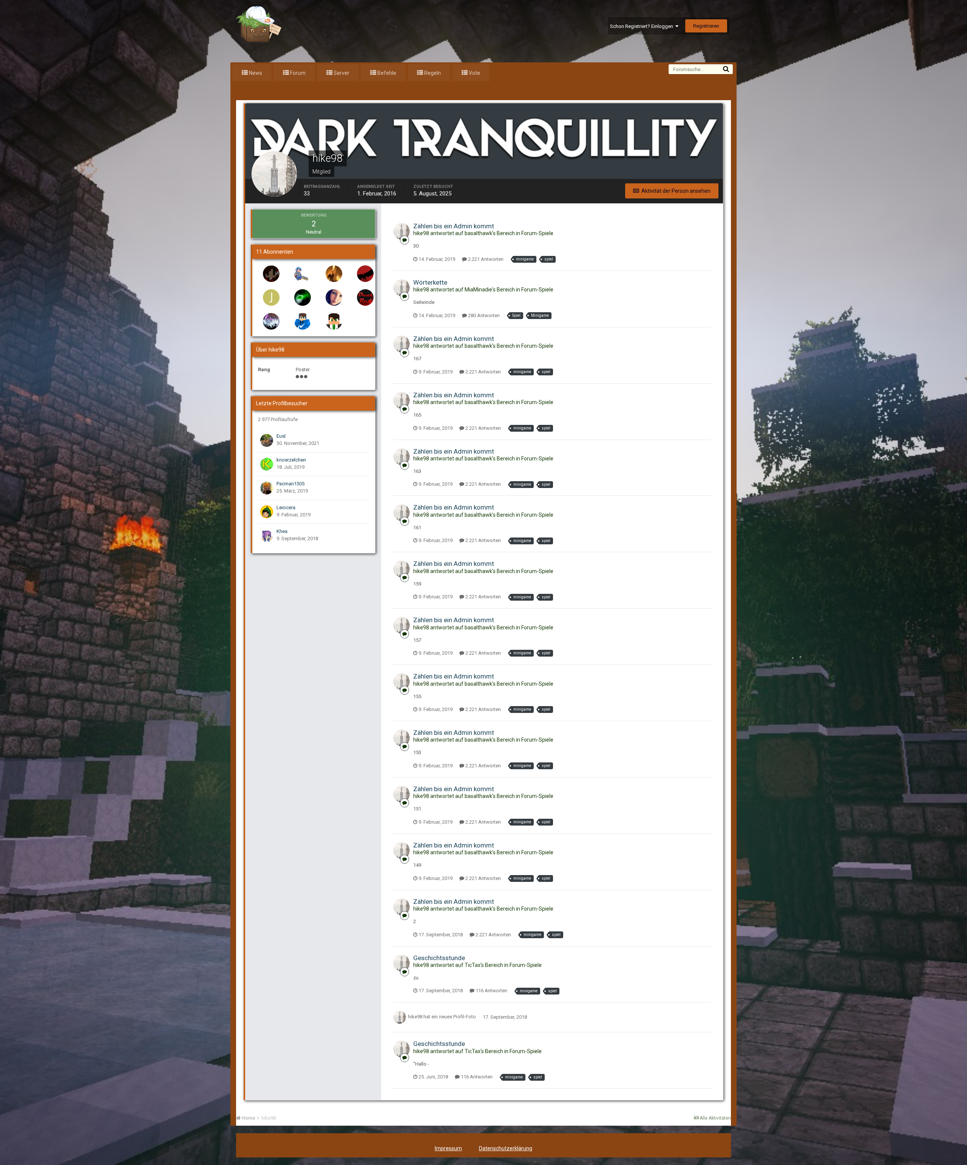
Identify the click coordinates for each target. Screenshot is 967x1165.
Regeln (432, 73)
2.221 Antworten (485, 259)
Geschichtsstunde (439, 958)
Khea (282, 531)
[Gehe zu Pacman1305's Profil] (266, 488)
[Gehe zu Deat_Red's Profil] (365, 297)
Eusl (281, 436)
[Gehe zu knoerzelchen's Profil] (266, 464)
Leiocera (286, 507)
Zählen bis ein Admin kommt (453, 226)
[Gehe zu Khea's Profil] (266, 535)
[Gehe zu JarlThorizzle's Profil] (271, 321)
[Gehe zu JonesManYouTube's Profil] (334, 321)
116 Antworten (490, 990)
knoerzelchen (291, 460)
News (255, 73)
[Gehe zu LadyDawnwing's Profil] (302, 297)
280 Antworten (483, 315)
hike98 (415, 1017)
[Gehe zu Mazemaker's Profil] (302, 273)
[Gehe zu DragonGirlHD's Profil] (334, 297)
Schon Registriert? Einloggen (642, 26)
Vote (474, 73)
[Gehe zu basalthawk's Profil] (365, 273)
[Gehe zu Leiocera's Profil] (266, 511)
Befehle (386, 73)
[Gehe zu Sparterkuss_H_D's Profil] (334, 273)
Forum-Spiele (537, 233)
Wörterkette (430, 282)
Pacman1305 (290, 483)
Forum (297, 73)
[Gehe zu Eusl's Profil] (266, 440)
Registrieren (706, 26)
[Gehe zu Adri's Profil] (302, 321)
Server (340, 73)
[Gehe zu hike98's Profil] (401, 231)
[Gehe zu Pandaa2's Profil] (271, 273)
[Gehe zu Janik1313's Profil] (271, 297)
